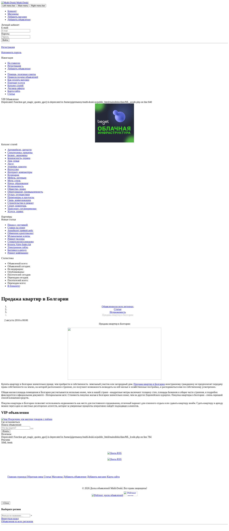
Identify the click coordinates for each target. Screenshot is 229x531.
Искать (5, 431)
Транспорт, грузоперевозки (21, 208)
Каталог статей (15, 85)
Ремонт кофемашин (17, 253)
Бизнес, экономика (17, 155)
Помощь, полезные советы (21, 74)
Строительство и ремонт (20, 203)
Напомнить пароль (11, 52)
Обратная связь (35, 476)
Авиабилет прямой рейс (20, 230)
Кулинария (13, 175)
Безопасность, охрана (18, 158)
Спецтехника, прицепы (20, 152)
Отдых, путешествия (18, 194)
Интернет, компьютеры (19, 172)
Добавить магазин (17, 16)
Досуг (10, 163)
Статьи (11, 94)
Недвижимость (15, 186)
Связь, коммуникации (19, 200)
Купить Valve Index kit (19, 244)
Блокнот (12, 11)
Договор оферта (15, 88)
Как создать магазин (18, 80)
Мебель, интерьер (16, 177)
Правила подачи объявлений (22, 77)
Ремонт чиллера (15, 239)
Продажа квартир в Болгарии (149, 384)
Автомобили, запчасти (19, 149)
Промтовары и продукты (20, 197)
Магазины (13, 14)
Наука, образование (17, 183)
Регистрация (8, 47)
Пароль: (5, 33)
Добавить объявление (19, 19)
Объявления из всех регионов (17, 521)
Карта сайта (13, 91)
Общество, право (16, 189)
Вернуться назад (10, 518)
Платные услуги (16, 82)
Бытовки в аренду (17, 250)
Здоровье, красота (16, 166)
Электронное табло (17, 247)
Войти (5, 40)
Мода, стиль (13, 180)
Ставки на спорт (16, 227)
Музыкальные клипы (18, 236)
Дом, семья (13, 161)
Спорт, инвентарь (16, 205)
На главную (13, 63)
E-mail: (4, 27)
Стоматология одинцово (20, 241)
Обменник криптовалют (20, 233)
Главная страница (17, 476)
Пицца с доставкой (17, 224)
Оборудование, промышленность (25, 191)
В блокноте (13, 286)
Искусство (13, 169)
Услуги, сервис (15, 211)
